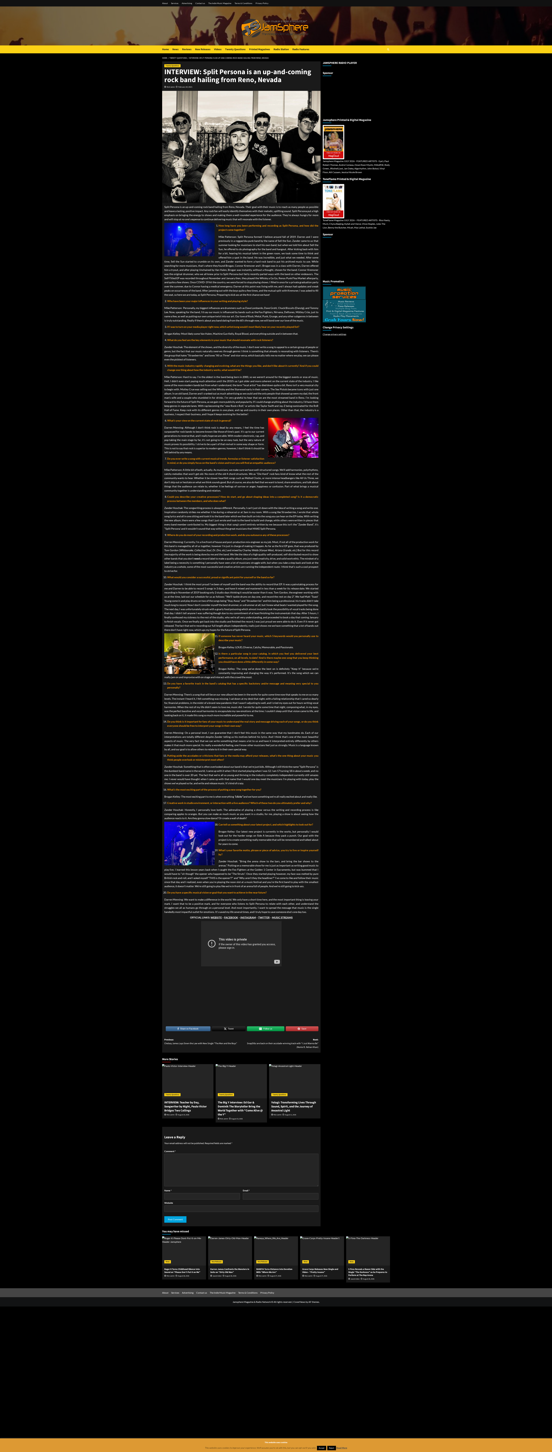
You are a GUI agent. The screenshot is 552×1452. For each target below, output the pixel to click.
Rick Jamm (171, 87)
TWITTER (264, 917)
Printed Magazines (259, 49)
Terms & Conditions (243, 3)
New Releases (202, 49)
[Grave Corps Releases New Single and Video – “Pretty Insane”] (322, 1251)
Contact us (200, 3)
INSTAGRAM (248, 917)
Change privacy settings (334, 334)
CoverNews (299, 1301)
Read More (341, 1448)
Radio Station (281, 49)
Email (246, 1190)
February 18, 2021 (185, 87)
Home (165, 49)
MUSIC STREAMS (282, 917)
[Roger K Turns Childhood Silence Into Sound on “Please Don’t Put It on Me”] (184, 1251)
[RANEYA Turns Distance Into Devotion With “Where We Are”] (276, 1251)
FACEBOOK (231, 917)
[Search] (388, 49)
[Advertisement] (341, 96)
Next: (282, 1043)
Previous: (200, 1041)
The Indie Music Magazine (219, 3)
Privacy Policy (262, 3)
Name (168, 1190)
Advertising (187, 3)
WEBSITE (216, 917)
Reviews (186, 49)
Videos (218, 49)
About (165, 3)
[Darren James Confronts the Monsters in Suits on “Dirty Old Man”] (230, 1251)
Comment (170, 1151)
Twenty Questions (235, 49)
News (175, 49)
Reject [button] (331, 1448)
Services (174, 3)
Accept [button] (321, 1448)
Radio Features (300, 49)
